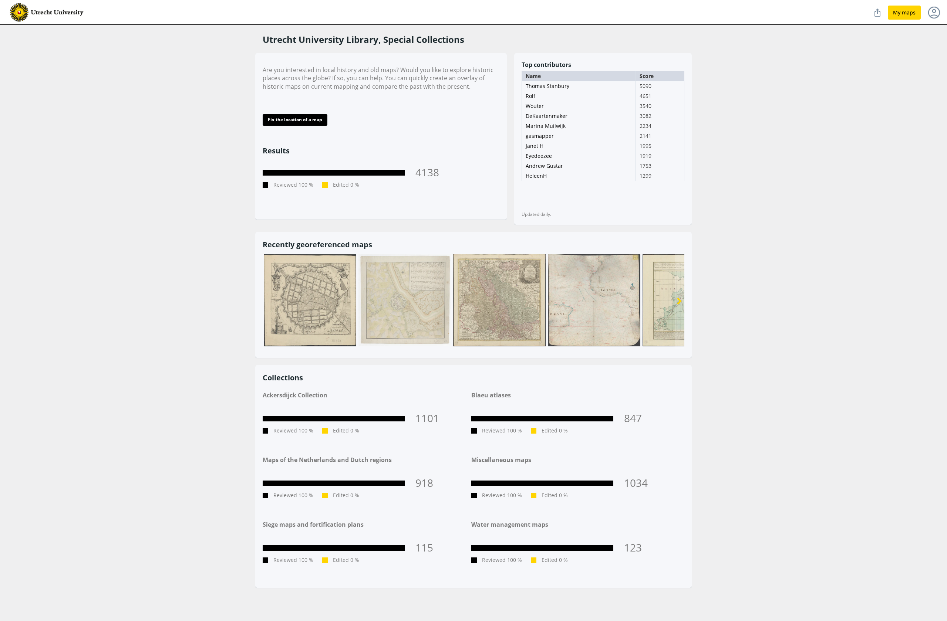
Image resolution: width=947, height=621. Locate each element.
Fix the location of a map (295, 119)
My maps (904, 12)
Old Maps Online (47, 12)
